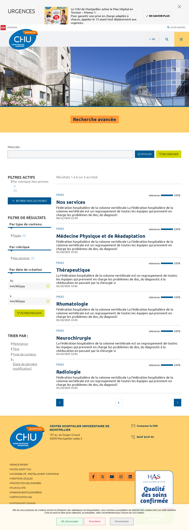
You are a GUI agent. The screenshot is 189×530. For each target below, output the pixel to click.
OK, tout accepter (69, 521)
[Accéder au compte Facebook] (93, 476)
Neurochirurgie (73, 338)
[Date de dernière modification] (25, 366)
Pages (17, 235)
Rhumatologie (72, 304)
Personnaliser (122, 521)
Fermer (179, 7)
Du (11, 280)
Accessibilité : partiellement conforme (35, 474)
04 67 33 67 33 (145, 436)
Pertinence (20, 343)
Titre (16, 349)
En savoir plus (159, 15)
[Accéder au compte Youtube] (111, 476)
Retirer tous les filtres (31, 201)
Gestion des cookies (23, 503)
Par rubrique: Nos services (30, 181)
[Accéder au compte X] (102, 476)
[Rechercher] (166, 39)
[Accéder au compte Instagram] (121, 476)
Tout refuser (95, 521)
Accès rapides (178, 27)
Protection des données (26, 483)
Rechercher (170, 154)
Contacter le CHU (147, 425)
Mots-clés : (14, 147)
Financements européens (26, 492)
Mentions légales (22, 478)
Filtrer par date (31, 313)
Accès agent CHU (21, 469)
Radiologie (68, 372)
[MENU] (181, 39)
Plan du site (18, 487)
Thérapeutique (73, 270)
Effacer (146, 154)
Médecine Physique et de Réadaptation (100, 236)
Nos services (70, 202)
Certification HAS (21, 497)
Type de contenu (24, 354)
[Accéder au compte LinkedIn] (130, 476)
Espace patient (19, 464)
